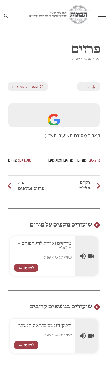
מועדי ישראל (91, 58)
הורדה (89, 86)
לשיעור (26, 268)
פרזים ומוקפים (31, 188)
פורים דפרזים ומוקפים (67, 160)
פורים (76, 58)
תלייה (84, 188)
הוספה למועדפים (28, 86)
